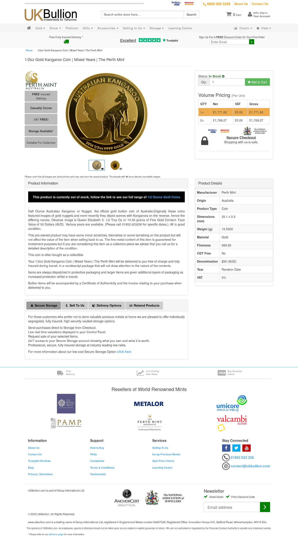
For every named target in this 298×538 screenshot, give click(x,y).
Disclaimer (46, 474)
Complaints (97, 461)
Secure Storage (45, 305)
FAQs (93, 454)
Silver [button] (54, 28)
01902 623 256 (242, 457)
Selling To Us (160, 448)
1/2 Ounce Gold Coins (163, 197)
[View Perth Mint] (41, 80)
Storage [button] (156, 28)
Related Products (146, 305)
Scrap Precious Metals (166, 454)
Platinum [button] (72, 28)
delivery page (56, 534)
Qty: (204, 82)
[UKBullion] (53, 8)
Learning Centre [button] (180, 28)
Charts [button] (244, 28)
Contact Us (260, 4)
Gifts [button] (87, 28)
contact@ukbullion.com (250, 465)
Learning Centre (162, 468)
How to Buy (97, 448)
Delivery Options (109, 305)
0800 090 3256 (218, 3)
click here (124, 351)
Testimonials (98, 474)
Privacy (33, 474)
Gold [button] (39, 28)
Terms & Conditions (102, 468)
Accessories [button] (107, 28)
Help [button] (264, 28)
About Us (241, 4)
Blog (31, 468)
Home (29, 50)
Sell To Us (76, 305)
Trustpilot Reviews (39, 461)
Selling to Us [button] (133, 28)
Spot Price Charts (163, 461)
